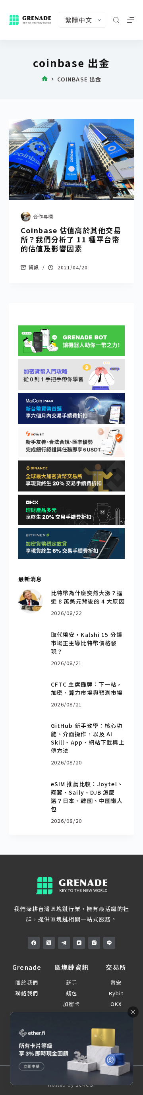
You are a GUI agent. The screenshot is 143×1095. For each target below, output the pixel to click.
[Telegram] (64, 943)
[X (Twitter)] (49, 943)
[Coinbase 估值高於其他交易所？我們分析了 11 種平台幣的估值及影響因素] (72, 159)
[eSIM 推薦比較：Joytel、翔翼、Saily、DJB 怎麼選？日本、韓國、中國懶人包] (30, 792)
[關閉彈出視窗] (133, 1012)
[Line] (109, 943)
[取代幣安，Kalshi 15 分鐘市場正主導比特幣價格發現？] (30, 643)
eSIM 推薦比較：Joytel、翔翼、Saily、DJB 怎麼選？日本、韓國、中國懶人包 (87, 796)
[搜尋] (116, 20)
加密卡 (71, 1004)
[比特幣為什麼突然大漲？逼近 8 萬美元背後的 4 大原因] (30, 601)
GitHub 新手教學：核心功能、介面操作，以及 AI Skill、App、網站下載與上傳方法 (88, 738)
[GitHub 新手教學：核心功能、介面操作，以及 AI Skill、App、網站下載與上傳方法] (30, 734)
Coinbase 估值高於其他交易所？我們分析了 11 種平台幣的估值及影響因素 (71, 239)
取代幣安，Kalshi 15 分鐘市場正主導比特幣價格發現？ (86, 643)
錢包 (71, 993)
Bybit (116, 993)
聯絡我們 (26, 993)
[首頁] (45, 79)
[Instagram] (94, 943)
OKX (116, 1004)
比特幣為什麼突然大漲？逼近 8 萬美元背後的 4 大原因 (88, 597)
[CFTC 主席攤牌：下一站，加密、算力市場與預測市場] (30, 692)
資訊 (34, 267)
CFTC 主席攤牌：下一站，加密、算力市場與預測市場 (87, 688)
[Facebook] (34, 943)
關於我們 (26, 982)
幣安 (116, 982)
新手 (71, 982)
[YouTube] (79, 943)
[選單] (130, 19)
